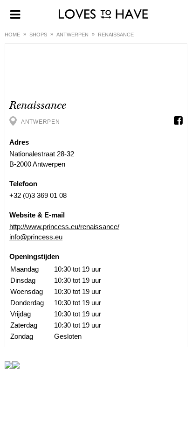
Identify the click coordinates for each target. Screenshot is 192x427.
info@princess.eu (35, 237)
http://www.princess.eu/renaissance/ (64, 227)
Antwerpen (72, 34)
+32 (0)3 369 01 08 (38, 195)
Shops (38, 34)
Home (12, 34)
